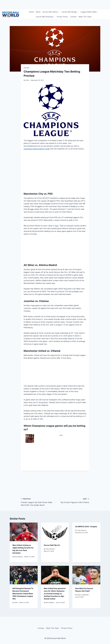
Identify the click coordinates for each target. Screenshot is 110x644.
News (38, 12)
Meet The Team (85, 17)
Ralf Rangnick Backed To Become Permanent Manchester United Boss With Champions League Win (22, 593)
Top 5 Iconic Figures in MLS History (74, 500)
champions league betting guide (37, 149)
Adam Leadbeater (83, 595)
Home (31, 12)
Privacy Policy (62, 17)
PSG (56, 226)
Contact (73, 17)
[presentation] (24, 532)
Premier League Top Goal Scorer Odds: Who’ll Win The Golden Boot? (37, 502)
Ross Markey (18, 557)
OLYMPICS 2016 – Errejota (86, 527)
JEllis (27, 80)
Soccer (26, 68)
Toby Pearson (50, 549)
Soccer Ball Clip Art (52, 545)
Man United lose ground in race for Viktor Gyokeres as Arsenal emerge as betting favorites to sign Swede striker (55, 593)
